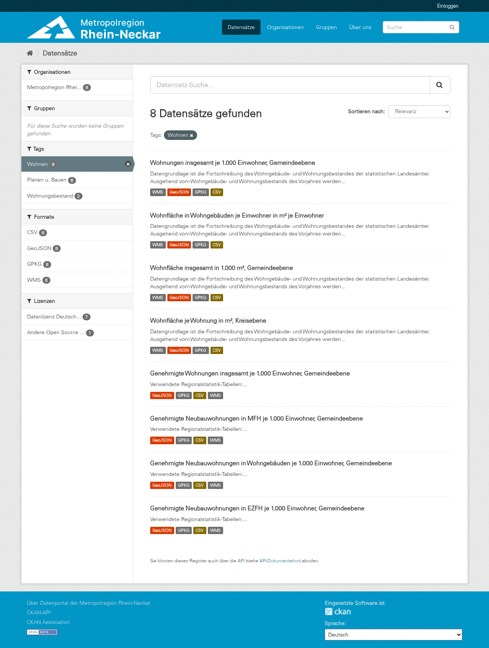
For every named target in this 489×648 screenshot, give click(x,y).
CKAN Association (48, 622)
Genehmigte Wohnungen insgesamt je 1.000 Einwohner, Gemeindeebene (250, 373)
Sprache (335, 623)
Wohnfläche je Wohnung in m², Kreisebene (208, 320)
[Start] (30, 53)
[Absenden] (452, 26)
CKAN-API (39, 612)
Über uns (360, 27)
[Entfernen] (191, 135)
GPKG (200, 192)
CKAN (338, 611)
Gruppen (326, 27)
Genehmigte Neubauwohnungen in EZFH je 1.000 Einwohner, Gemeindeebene (257, 508)
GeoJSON (179, 192)
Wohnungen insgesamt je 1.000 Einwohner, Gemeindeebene (232, 162)
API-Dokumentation (279, 561)
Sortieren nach (366, 111)
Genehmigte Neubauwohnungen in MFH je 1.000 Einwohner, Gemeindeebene (256, 418)
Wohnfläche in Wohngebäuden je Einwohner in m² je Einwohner (237, 215)
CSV (217, 192)
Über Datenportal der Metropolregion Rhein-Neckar (89, 602)
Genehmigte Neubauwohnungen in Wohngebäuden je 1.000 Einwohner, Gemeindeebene (271, 463)
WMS (157, 192)
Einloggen (447, 6)
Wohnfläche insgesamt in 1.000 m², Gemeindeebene (221, 267)
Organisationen (285, 27)
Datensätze (241, 27)
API (241, 561)
